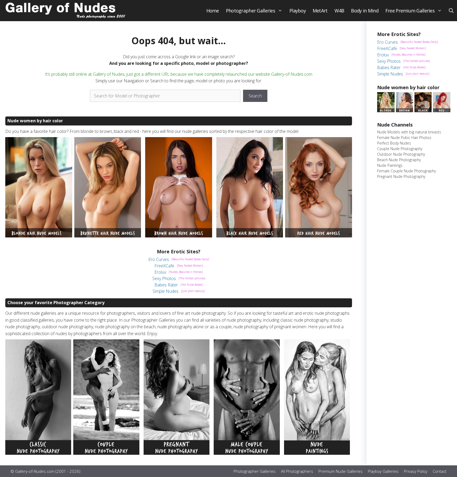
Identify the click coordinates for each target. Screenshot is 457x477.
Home (212, 10)
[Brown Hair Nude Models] (178, 236)
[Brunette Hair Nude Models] (107, 236)
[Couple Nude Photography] (106, 453)
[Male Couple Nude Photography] (247, 453)
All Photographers (297, 471)
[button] (451, 10)
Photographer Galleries (250, 10)
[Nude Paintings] (317, 453)
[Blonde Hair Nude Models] (38, 236)
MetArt (320, 10)
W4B (339, 10)
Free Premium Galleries (410, 10)
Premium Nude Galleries (340, 471)
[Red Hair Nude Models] (318, 236)
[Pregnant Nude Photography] (176, 453)
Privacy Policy (415, 471)
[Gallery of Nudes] (66, 10)
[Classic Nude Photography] (38, 453)
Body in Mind (364, 10)
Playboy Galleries (383, 471)
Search (255, 96)
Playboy (297, 10)
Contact (439, 471)
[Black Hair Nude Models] (249, 236)
